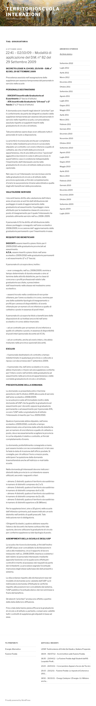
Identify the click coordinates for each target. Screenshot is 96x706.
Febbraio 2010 (65, 181)
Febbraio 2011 (65, 124)
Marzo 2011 (64, 120)
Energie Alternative (13, 649)
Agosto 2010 (65, 152)
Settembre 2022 (66, 63)
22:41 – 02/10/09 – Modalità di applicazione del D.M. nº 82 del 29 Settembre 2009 (28, 57)
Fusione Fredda (11, 654)
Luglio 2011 (64, 101)
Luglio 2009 (65, 213)
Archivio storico (66, 54)
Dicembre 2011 (66, 82)
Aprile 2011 (64, 115)
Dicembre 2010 (66, 134)
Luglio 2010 (64, 157)
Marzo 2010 (65, 176)
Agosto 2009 (65, 209)
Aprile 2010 (64, 171)
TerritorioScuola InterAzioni (33, 11)
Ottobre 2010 (65, 143)
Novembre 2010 (66, 138)
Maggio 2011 (65, 110)
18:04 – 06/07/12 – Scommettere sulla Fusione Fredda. (63, 654)
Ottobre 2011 (65, 87)
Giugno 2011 (65, 105)
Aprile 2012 (64, 73)
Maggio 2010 (65, 166)
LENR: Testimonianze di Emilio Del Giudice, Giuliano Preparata (65, 649)
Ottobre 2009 (65, 199)
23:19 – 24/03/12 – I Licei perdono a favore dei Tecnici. (66, 666)
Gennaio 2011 (65, 129)
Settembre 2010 (66, 148)
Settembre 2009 (66, 204)
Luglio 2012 (64, 68)
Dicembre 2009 (66, 190)
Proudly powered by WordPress (17, 700)
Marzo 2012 (64, 77)
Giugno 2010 (65, 162)
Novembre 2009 (66, 195)
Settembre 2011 (66, 91)
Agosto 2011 (65, 96)
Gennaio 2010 (65, 185)
